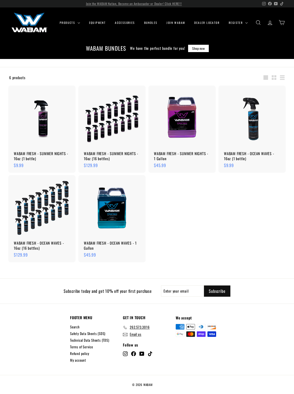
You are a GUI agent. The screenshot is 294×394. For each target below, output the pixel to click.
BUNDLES (151, 23)
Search (75, 326)
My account (78, 360)
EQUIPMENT (97, 23)
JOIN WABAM (176, 23)
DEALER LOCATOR (207, 23)
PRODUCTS (68, 23)
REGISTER (236, 23)
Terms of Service (81, 346)
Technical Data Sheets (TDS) (89, 340)
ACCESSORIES (125, 23)
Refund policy (79, 353)
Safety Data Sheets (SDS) (87, 333)
